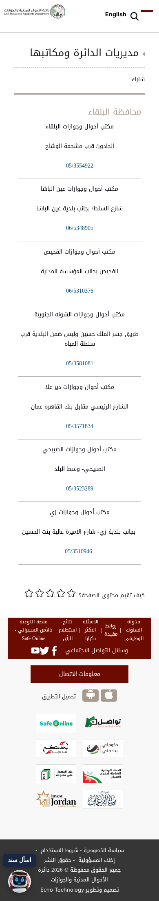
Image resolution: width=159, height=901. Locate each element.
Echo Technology (62, 889)
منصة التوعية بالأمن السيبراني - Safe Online (34, 630)
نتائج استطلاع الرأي (68, 630)
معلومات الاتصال (79, 674)
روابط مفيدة (111, 630)
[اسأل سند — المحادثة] (19, 881)
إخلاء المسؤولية (96, 860)
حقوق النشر (57, 860)
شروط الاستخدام (58, 850)
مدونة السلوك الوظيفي (134, 630)
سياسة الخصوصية (104, 850)
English (115, 14)
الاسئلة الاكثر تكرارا (90, 630)
